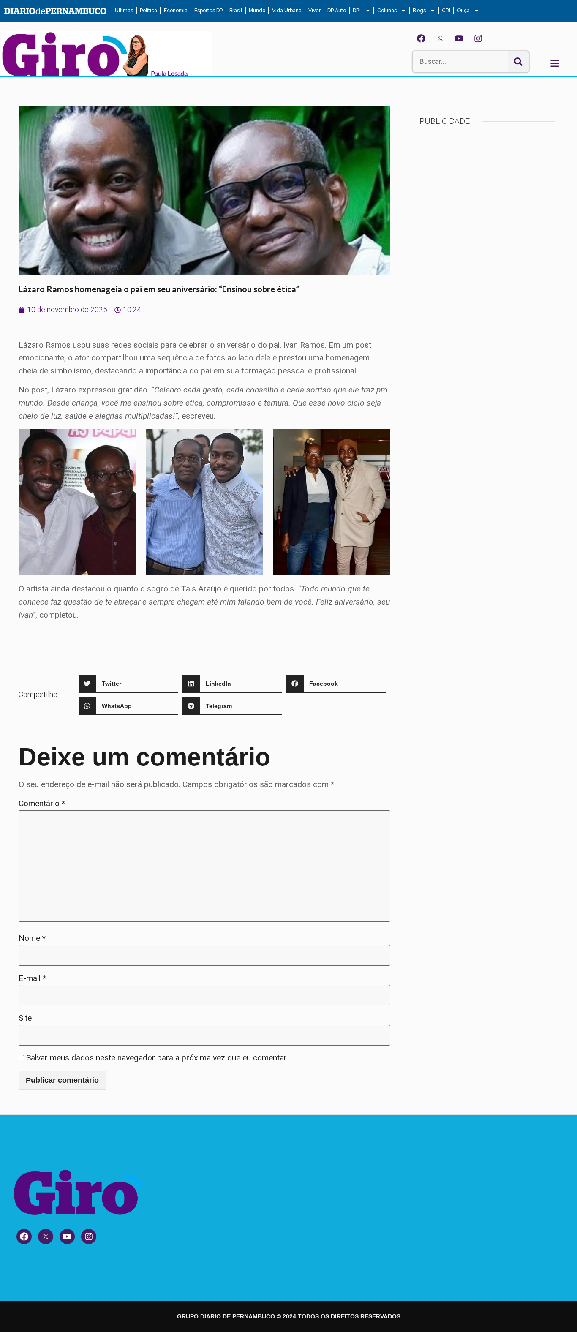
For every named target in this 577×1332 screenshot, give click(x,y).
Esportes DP (208, 11)
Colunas (387, 11)
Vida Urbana (287, 11)
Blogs (419, 11)
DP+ (357, 11)
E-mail (32, 978)
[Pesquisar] (518, 61)
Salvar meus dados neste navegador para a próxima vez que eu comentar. (157, 1057)
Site (25, 1018)
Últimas (124, 11)
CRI (446, 11)
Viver (314, 11)
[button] (128, 684)
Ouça (463, 11)
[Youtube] (459, 38)
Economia (176, 11)
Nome (32, 938)
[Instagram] (478, 38)
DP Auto (336, 11)
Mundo (257, 11)
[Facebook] (421, 38)
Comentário (42, 803)
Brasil (235, 11)
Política (148, 11)
